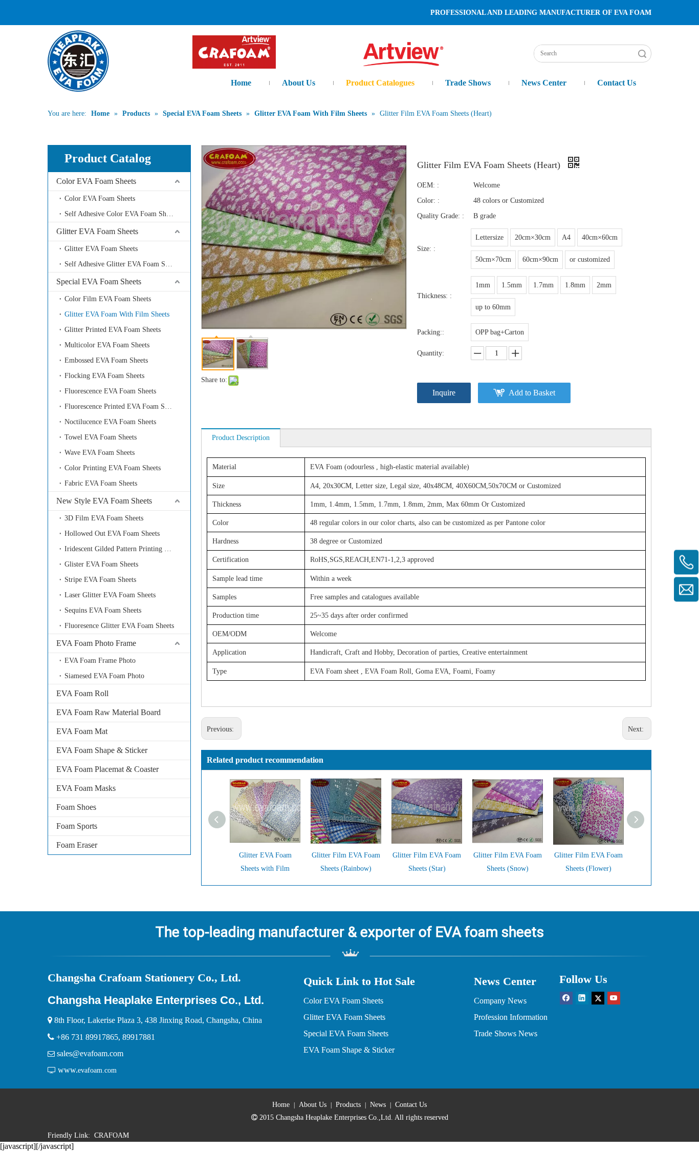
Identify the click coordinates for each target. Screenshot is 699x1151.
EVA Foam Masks (86, 788)
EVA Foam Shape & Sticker (101, 750)
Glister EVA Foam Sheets (101, 564)
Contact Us (411, 1104)
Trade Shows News (505, 1033)
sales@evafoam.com (90, 1053)
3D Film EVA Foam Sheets (103, 518)
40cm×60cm (600, 237)
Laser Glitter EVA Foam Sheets (110, 595)
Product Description (241, 438)
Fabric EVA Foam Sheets (100, 483)
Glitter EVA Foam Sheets (97, 231)
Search (642, 53)
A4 (566, 237)
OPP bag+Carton (499, 332)
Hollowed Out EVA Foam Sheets (112, 533)
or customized (590, 259)
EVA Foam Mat (81, 731)
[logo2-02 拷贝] (408, 54)
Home (281, 1104)
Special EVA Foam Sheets (98, 281)
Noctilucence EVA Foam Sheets (110, 422)
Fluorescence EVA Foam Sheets (110, 391)
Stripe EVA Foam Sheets (100, 579)
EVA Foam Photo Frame (96, 643)
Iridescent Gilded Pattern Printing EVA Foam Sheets (127, 549)
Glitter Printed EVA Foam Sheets (112, 329)
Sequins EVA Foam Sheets (102, 610)
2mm (604, 285)
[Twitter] (598, 997)
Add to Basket (532, 392)
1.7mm (543, 285)
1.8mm (575, 285)
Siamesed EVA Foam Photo (104, 676)
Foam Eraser (76, 845)
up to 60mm (493, 307)
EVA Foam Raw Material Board (108, 712)
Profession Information (511, 1017)
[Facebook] (566, 997)
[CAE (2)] (234, 52)
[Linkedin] (582, 997)
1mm (482, 285)
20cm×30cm (533, 237)
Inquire (443, 392)
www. (68, 1069)
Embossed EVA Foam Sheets (106, 360)
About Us (312, 1104)
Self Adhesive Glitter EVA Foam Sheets (122, 264)
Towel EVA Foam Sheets (100, 437)
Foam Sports (76, 826)
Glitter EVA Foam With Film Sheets (116, 314)
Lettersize (489, 237)
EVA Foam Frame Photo (100, 660)
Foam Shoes (76, 807)
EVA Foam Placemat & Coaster (107, 769)
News (378, 1104)
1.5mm (511, 285)
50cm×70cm (493, 259)
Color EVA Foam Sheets (96, 181)
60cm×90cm (540, 259)
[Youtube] (613, 997)
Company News (500, 1000)
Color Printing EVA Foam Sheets (112, 468)
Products (348, 1104)
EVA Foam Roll (82, 693)
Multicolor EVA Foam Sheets (106, 345)
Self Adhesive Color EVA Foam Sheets (120, 214)
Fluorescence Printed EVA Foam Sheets (121, 406)
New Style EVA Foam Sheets (104, 500)
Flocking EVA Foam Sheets (104, 376)
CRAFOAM (111, 1135)
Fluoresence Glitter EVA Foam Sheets (119, 626)
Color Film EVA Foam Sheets (107, 299)
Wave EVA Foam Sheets (99, 452)
